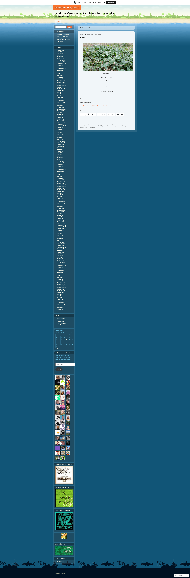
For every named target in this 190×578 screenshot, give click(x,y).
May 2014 (60, 297)
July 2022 (59, 132)
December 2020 (61, 164)
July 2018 (59, 213)
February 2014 (61, 302)
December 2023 (61, 104)
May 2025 (60, 75)
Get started (111, 2)
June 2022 (60, 134)
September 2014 (61, 291)
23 (72, 342)
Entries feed (60, 321)
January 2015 (61, 284)
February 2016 (61, 262)
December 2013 (61, 306)
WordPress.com (61, 325)
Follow (59, 369)
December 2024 (61, 84)
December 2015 (61, 265)
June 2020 (60, 174)
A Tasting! (59, 38)
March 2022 (60, 139)
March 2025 (60, 79)
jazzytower (98, 34)
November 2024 (61, 85)
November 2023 (61, 105)
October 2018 (61, 208)
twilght (86, 127)
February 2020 (61, 181)
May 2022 (60, 136)
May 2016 (60, 257)
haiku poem (103, 124)
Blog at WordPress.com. (59, 573)
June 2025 (60, 73)
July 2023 (59, 112)
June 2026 (60, 53)
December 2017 (61, 225)
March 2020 (60, 180)
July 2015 (59, 274)
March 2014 (60, 301)
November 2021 (61, 146)
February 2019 (61, 201)
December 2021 (61, 144)
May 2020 (60, 176)
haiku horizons (108, 126)
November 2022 (61, 126)
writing (98, 126)
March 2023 (60, 119)
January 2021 (61, 163)
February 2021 (61, 161)
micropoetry (110, 124)
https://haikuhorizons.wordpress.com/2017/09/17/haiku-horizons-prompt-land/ (106, 95)
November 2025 (61, 65)
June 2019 (60, 195)
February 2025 (61, 80)
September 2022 (61, 129)
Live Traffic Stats (59, 561)
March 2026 (60, 58)
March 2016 (60, 260)
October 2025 (61, 67)
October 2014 (61, 289)
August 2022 (60, 131)
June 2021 (60, 154)
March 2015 (60, 281)
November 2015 (61, 267)
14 (67, 339)
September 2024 (61, 89)
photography (126, 124)
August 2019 (60, 191)
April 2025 (60, 77)
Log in (59, 320)
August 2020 (60, 171)
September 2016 (61, 250)
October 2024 (61, 87)
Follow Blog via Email (62, 353)
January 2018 (61, 223)
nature (114, 124)
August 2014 (60, 292)
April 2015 (60, 279)
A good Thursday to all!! (63, 39)
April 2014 (60, 299)
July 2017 (59, 233)
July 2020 (59, 173)
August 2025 (60, 70)
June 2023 (60, 114)
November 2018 (61, 206)
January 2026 (61, 62)
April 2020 (60, 178)
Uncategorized (87, 126)
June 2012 (60, 309)
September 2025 (61, 68)
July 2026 (59, 52)
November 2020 (61, 166)
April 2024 (60, 97)
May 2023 (60, 116)
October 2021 (61, 148)
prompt (127, 126)
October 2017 (61, 228)
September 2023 (61, 109)
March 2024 (60, 99)
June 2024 (60, 94)
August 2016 (60, 252)
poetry (81, 126)
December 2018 (61, 205)
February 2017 (61, 242)
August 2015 (60, 272)
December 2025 (61, 63)
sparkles (82, 127)
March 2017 (60, 240)
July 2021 (59, 153)
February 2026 (61, 60)
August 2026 (60, 50)
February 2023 (61, 121)
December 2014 (61, 286)
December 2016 (61, 245)
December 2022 (61, 124)
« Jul (56, 348)
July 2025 (59, 72)
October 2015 (61, 269)
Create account (61, 318)
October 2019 (61, 188)
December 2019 (61, 185)
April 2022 (60, 137)
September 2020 (61, 169)
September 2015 (61, 270)
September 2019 (61, 190)
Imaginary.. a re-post (62, 36)
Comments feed (61, 323)
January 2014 (61, 304)
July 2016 (59, 254)
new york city (120, 124)
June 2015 (60, 275)
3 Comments (92, 127)
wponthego (93, 126)
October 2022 (61, 127)
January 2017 (61, 243)
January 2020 (61, 183)
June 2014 (60, 296)
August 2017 (60, 232)
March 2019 (60, 200)
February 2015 (61, 282)
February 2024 (61, 100)
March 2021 (60, 159)
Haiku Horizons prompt (94, 124)
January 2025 (61, 82)
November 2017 (61, 227)
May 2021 (60, 156)
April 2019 (60, 198)
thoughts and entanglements (67, 7)
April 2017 (60, 238)
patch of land (122, 126)
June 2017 (60, 235)
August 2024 (60, 90)
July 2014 (59, 294)
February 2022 (61, 141)
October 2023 (61, 107)
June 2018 (60, 215)
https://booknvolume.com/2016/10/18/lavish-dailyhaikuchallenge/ (95, 105)
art (85, 124)
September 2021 (61, 149)
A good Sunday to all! (63, 34)
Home (58, 21)
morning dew (115, 126)
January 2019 (61, 203)
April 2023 (60, 117)
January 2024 (61, 102)
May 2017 (60, 237)
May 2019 (60, 196)
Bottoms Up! (60, 41)
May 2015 (60, 277)
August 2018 (60, 212)
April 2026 (60, 57)
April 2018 (60, 218)
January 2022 (61, 142)
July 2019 (59, 193)
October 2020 (61, 168)
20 (64, 342)
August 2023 (60, 111)
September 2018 (61, 210)
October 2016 (61, 249)
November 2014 (61, 287)
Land (82, 37)
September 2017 (61, 230)
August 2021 (60, 151)
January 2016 (61, 264)
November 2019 (61, 186)
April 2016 (60, 259)
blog (88, 124)
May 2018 (60, 217)
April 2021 (60, 158)
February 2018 (61, 222)
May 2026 (60, 55)
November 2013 (61, 307)
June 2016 (60, 255)
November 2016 (61, 247)
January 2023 (61, 122)
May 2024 (60, 95)
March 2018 (60, 220)
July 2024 (59, 92)
